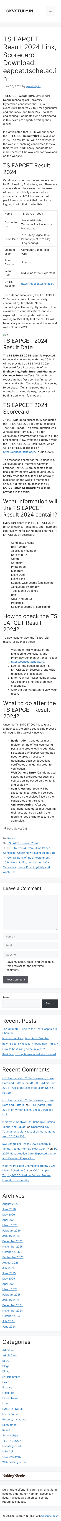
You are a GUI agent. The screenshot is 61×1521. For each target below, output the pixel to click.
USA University (11, 1456)
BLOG (6, 1360)
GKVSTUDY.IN (19, 11)
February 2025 (11, 1294)
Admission (8, 1350)
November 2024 (12, 1310)
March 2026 (10, 1225)
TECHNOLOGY (11, 1440)
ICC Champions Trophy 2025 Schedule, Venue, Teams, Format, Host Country (27, 1175)
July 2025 (8, 1267)
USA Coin (8, 1451)
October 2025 (11, 1251)
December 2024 (12, 1305)
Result (11, 838)
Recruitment (10, 1424)
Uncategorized (11, 1446)
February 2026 (11, 1230)
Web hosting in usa (14, 1462)
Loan (5, 1403)
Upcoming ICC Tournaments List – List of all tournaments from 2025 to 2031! (28, 1131)
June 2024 (9, 1326)
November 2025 (12, 1246)
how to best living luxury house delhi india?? (30, 1043)
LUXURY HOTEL (12, 1408)
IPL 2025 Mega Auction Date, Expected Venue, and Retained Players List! (29, 1153)
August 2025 (10, 1262)
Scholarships (10, 1435)
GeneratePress (49, 1515)
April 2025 (8, 1283)
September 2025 (12, 1257)
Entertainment (11, 1376)
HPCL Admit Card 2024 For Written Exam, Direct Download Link (27, 1109)
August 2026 (10, 1203)
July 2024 (8, 1321)
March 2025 (9, 1289)
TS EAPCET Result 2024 (22, 843)
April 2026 (8, 1219)
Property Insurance (14, 1419)
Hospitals (8, 1392)
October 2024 (11, 1315)
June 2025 (9, 1273)
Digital (6, 1371)
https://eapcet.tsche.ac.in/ (37, 283)
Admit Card (9, 1355)
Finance (7, 1387)
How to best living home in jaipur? (23, 1049)
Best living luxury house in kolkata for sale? (29, 1054)
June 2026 (9, 1209)
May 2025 (8, 1278)
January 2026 (11, 1235)
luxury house (10, 1414)
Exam (5, 1382)
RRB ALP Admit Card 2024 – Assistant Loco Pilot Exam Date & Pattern (29, 1088)
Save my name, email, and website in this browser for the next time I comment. (30, 965)
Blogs (5, 1366)
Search (6, 997)
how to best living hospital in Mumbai (25, 1038)
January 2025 (11, 1299)
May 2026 (8, 1214)
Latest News (10, 1398)
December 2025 (12, 1241)
